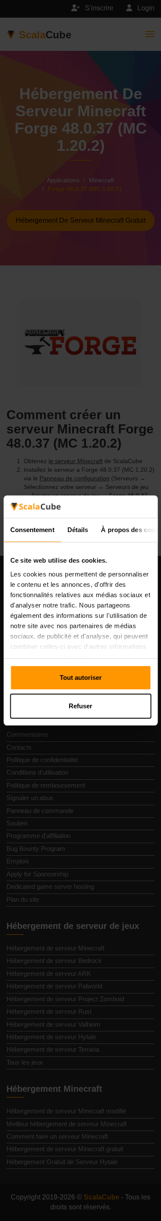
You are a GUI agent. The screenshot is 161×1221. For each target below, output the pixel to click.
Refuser (80, 706)
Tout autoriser (81, 677)
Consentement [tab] (32, 529)
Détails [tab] (77, 529)
